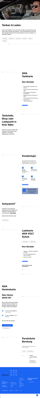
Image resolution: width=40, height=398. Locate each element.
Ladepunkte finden (25, 241)
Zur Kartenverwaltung (25, 184)
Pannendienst (24, 38)
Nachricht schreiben (30, 351)
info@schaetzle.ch (4, 386)
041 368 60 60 (31, 191)
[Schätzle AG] (5, 375)
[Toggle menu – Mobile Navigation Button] (37, 5)
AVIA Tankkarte (5, 38)
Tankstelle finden (11, 38)
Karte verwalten (18, 38)
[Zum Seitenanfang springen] (37, 395)
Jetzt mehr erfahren (5, 220)
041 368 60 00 (4, 385)
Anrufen (24, 351)
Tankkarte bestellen (25, 105)
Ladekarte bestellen (25, 261)
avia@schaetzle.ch (32, 192)
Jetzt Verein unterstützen (7, 325)
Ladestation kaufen (32, 241)
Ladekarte (30, 38)
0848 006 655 (13, 213)
